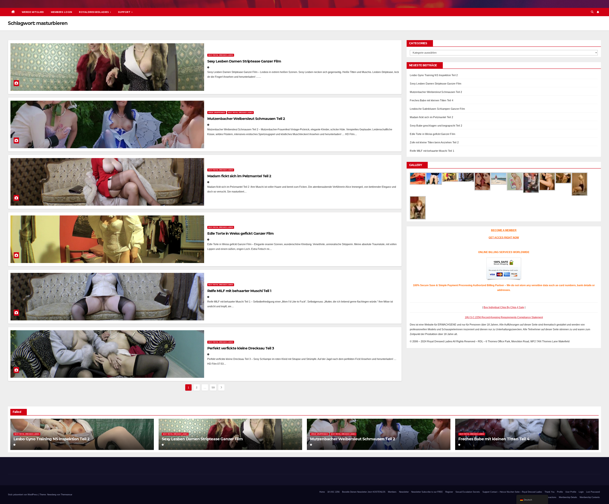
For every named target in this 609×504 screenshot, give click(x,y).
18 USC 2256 (333, 492)
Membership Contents (590, 497)
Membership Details (568, 497)
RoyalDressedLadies (94, 12)
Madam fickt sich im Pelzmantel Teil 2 (239, 176)
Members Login (61, 12)
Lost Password (593, 492)
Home (322, 492)
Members (392, 492)
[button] (592, 12)
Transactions (550, 497)
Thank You (549, 492)
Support (124, 12)
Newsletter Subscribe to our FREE (427, 492)
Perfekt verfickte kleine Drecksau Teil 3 (240, 348)
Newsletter (404, 492)
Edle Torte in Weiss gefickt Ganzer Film (240, 233)
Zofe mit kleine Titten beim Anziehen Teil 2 (434, 142)
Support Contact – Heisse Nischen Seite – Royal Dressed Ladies (512, 492)
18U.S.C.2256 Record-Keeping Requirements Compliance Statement (504, 317)
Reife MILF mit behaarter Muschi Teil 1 (239, 291)
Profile (560, 492)
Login (581, 492)
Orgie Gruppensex (216, 112)
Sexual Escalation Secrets (467, 492)
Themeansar (66, 494)
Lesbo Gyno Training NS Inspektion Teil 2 (434, 75)
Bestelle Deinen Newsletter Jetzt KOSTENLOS (363, 492)
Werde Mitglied (33, 12)
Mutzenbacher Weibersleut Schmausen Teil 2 (246, 119)
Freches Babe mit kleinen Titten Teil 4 (431, 100)
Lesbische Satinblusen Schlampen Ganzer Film (437, 108)
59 (213, 387)
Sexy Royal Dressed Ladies (220, 55)
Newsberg (51, 494)
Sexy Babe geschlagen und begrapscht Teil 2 (436, 125)
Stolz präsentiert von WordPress (23, 494)
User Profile (570, 492)
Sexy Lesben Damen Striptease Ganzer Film (244, 61)
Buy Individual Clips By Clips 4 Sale (504, 307)
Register (449, 492)
